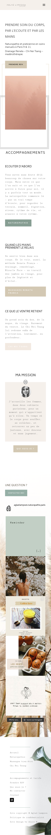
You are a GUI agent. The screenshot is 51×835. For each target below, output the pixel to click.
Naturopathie (18, 223)
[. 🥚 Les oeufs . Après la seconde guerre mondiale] (25, 656)
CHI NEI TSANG (18, 346)
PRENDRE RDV (16, 64)
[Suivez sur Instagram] (12, 800)
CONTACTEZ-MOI (16, 493)
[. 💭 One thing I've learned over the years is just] (25, 696)
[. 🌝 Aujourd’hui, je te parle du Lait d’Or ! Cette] (25, 616)
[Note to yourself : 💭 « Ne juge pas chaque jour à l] (25, 536)
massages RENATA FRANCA (20, 291)
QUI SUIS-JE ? (25, 449)
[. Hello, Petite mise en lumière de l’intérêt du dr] (25, 576)
